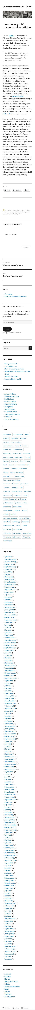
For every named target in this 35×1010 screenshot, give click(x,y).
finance (27, 461)
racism (17, 510)
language (15, 488)
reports (11, 35)
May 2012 (7, 896)
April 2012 (8, 898)
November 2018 (10, 703)
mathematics (17, 491)
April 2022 (8, 602)
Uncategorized (9, 997)
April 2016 (8, 782)
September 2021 (10, 620)
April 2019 (8, 691)
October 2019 (9, 675)
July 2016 (7, 774)
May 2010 (7, 926)
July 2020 (7, 653)
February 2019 (9, 696)
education (13, 212)
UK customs (17, 529)
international (8, 484)
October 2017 (9, 736)
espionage (19, 457)
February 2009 (9, 931)
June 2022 (8, 597)
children (23, 438)
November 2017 (10, 734)
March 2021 (8, 635)
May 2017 (7, 749)
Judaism (6, 488)
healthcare (23, 469)
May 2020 (7, 658)
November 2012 (10, 883)
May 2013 (7, 870)
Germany (14, 469)
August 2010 (8, 921)
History (7, 979)
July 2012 (7, 891)
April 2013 (7, 873)
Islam (17, 484)
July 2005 (7, 956)
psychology (17, 506)
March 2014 (8, 845)
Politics (28, 210)
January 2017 (9, 759)
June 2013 (7, 868)
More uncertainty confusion (14, 369)
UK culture (7, 529)
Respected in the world (12, 379)
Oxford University (9, 499)
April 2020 (8, 660)
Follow (7, 329)
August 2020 (8, 650)
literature (6, 491)
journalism (24, 484)
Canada (6, 438)
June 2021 (7, 627)
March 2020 (8, 663)
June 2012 (7, 893)
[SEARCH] (30, 348)
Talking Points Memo (12, 414)
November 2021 (10, 615)
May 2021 (7, 630)
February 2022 (9, 607)
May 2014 (7, 840)
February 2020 (9, 665)
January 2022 (9, 610)
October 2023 (9, 564)
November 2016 (10, 764)
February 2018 (9, 726)
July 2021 (7, 625)
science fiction (25, 518)
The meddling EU (10, 366)
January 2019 (9, 698)
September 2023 (10, 567)
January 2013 (9, 880)
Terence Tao (8, 417)
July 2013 (7, 865)
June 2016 (7, 777)
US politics (26, 537)
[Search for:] (16, 348)
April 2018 (8, 721)
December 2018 (9, 701)
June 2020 (8, 655)
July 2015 (7, 805)
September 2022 (10, 589)
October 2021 (9, 617)
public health (8, 510)
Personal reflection (11, 981)
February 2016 (9, 787)
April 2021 (8, 632)
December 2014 (9, 822)
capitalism (14, 438)
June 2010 (7, 924)
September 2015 (10, 799)
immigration (19, 476)
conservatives (8, 446)
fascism (6, 461)
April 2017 (7, 751)
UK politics (18, 214)
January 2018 (9, 729)
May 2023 (7, 574)
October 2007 (9, 949)
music (25, 495)
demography (18, 450)
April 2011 (7, 916)
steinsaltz (8, 210)
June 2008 (8, 939)
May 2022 (7, 600)
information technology (11, 480)
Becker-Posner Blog (11, 396)
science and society (10, 518)
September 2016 (10, 769)
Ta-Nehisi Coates (10, 412)
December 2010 (9, 918)
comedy (6, 442)
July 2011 (7, 911)
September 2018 (10, 708)
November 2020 (10, 643)
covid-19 (18, 446)
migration (17, 495)
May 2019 (7, 688)
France (11, 465)
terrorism (25, 522)
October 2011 (9, 906)
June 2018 (7, 716)
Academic (7, 974)
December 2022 (10, 582)
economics (17, 453)
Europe (27, 457)
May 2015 (7, 810)
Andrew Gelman (10, 394)
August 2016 (8, 772)
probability (7, 506)
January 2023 (9, 579)
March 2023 (8, 577)
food (5, 465)
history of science (16, 472)
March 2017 (8, 754)
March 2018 (8, 724)
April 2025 (8, 557)
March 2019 (8, 693)
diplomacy (7, 453)
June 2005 (8, 959)
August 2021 (8, 622)
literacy (18, 212)
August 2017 (8, 741)
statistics (12, 214)
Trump (24, 525)
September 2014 (10, 830)
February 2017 (9, 756)
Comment (26, 247)
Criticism (7, 976)
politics (17, 503)
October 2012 (9, 886)
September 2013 (10, 860)
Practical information (12, 986)
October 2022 (9, 587)
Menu (29, 6)
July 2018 (7, 713)
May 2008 (7, 941)
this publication (17, 96)
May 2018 (7, 719)
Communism (16, 442)
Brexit (27, 434)
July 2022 (7, 595)
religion (24, 510)
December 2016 (9, 762)
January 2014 (9, 850)
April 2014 (8, 843)
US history (16, 537)
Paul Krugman (9, 409)
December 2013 (9, 853)
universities (27, 533)
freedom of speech (22, 465)
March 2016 (8, 784)
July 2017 (7, 744)
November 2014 (10, 825)
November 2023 (10, 562)
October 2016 (9, 767)
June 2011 (7, 913)
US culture (7, 537)
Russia (5, 514)
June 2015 (7, 807)
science (13, 514)
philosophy (22, 499)
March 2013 (8, 875)
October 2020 (9, 645)
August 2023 (8, 569)
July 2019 (7, 683)
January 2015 (9, 820)
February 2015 (9, 817)
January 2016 (9, 789)
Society (7, 992)
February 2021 (9, 638)
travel (18, 525)
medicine (27, 491)
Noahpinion (8, 407)
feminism (14, 461)
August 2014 (8, 832)
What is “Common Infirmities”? (15, 297)
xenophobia (7, 541)
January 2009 (9, 934)
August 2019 (8, 681)
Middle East (7, 495)
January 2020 (9, 668)
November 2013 (10, 855)
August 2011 (8, 908)
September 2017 (10, 739)
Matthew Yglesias (10, 404)
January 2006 (9, 954)
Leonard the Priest (11, 376)
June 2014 (7, 837)
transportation (8, 525)
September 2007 (10, 951)
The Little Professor (11, 419)
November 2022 (10, 584)
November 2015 (10, 794)
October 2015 (9, 797)
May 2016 (7, 779)
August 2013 (8, 863)
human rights (8, 476)
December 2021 (9, 612)
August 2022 (8, 592)
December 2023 (10, 559)
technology (16, 522)
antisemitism (18, 434)
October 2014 (9, 827)
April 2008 (8, 944)
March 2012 (8, 901)
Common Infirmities (13, 6)
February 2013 (9, 878)
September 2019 (10, 678)
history (5, 472)
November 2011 (9, 903)
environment (8, 457)
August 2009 (9, 929)
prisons (23, 212)
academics (7, 434)
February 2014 (9, 848)
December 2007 (10, 946)
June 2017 (7, 746)
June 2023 (8, 572)
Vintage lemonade (11, 364)
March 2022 (8, 605)
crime (25, 446)
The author (8, 294)
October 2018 (9, 706)
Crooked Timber (10, 401)
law (21, 488)
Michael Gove (7, 114)
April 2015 (8, 812)
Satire (6, 989)
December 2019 (9, 670)
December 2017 (9, 731)
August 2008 (8, 936)
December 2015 (9, 792)
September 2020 (10, 648)
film (21, 461)
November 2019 (10, 673)
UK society (17, 533)
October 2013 (9, 858)
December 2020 (10, 640)
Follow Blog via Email (13, 307)
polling (25, 503)
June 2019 (7, 686)
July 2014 (7, 835)
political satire (8, 503)
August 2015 (8, 802)
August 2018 (8, 711)
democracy (7, 450)
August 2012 (8, 888)
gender (6, 469)
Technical (5, 212)
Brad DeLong (9, 399)
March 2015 (8, 815)
